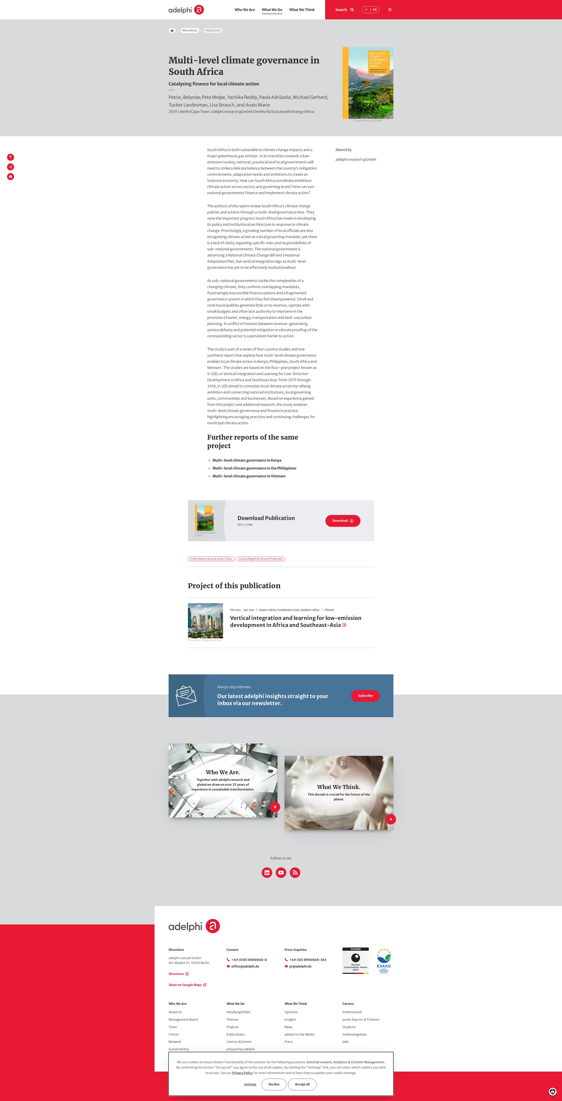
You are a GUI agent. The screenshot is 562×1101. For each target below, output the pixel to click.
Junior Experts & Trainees (360, 1020)
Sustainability (179, 1049)
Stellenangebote (354, 1034)
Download (340, 521)
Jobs (345, 1042)
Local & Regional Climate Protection (261, 558)
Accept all (302, 1084)
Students (349, 1027)
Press (289, 1042)
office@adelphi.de (245, 966)
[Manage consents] (553, 1092)
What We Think (302, 9)
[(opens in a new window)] (383, 973)
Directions (176, 974)
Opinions (291, 1012)
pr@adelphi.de (300, 966)
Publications (236, 1034)
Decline (273, 1084)
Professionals (352, 1012)
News (288, 1027)
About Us (175, 1012)
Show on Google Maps (185, 985)
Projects (233, 1027)
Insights (290, 1020)
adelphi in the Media (299, 1034)
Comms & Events (239, 1042)
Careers (348, 1004)
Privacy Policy (242, 1073)
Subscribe (365, 696)
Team (173, 1027)
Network (175, 1042)
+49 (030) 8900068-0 (249, 960)
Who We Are (245, 9)
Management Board (183, 1020)
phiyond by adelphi (241, 1049)
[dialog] (281, 1074)
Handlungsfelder (239, 1012)
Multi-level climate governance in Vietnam (249, 476)
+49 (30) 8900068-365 (307, 960)
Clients (174, 1034)
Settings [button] (250, 1084)
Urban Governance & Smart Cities (211, 558)
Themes (233, 1020)
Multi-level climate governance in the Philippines (254, 468)
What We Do (272, 9)
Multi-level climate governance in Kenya (247, 460)
